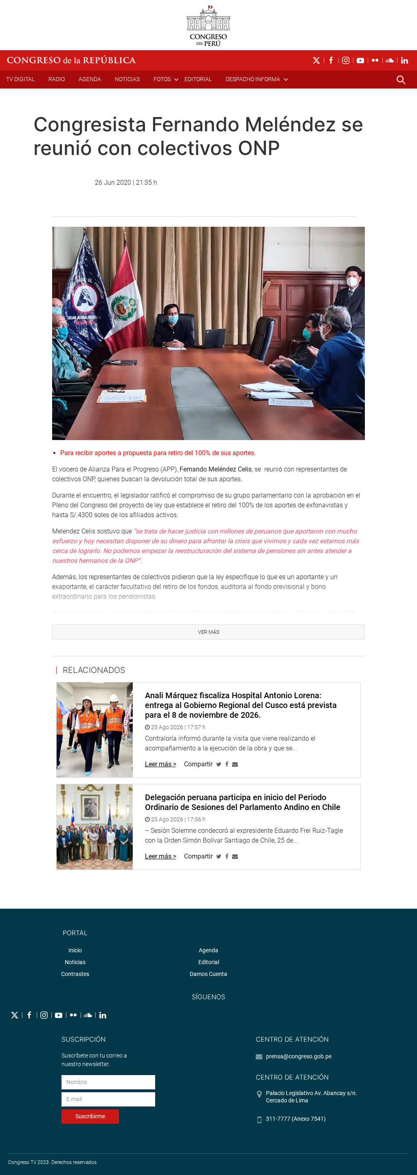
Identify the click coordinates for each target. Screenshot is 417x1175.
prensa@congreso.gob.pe (298, 1056)
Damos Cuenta (208, 974)
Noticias (127, 79)
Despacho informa (253, 79)
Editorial (198, 79)
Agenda (90, 79)
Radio (56, 79)
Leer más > (160, 764)
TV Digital (20, 79)
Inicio (75, 950)
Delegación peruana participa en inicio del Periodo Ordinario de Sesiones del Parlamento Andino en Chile (242, 802)
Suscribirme (90, 1116)
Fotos (162, 79)
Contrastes (75, 974)
